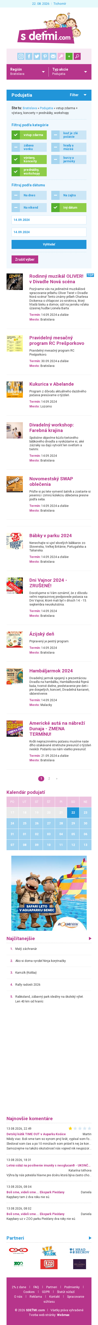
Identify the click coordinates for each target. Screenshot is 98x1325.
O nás (18, 1296)
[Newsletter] (53, 56)
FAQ (36, 1287)
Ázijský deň (41, 634)
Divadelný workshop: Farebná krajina (51, 427)
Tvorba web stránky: (49, 1315)
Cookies (29, 1292)
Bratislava (30, 108)
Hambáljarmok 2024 (51, 671)
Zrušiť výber (25, 259)
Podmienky (72, 1287)
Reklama (36, 1296)
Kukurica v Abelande (51, 384)
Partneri (51, 1287)
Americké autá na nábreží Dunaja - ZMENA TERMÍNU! (57, 728)
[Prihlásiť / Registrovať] (61, 56)
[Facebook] (28, 56)
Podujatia (46, 108)
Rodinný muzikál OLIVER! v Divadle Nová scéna (56, 278)
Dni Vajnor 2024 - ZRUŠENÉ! (48, 582)
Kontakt (54, 1296)
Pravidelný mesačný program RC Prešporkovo (56, 340)
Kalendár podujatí (26, 792)
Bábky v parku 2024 (50, 535)
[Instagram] (20, 56)
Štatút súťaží (66, 1292)
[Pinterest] (44, 56)
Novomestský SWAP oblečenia (51, 481)
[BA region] (49, 893)
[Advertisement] (49, 1062)
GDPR (46, 1292)
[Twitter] (36, 56)
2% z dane (19, 1287)
